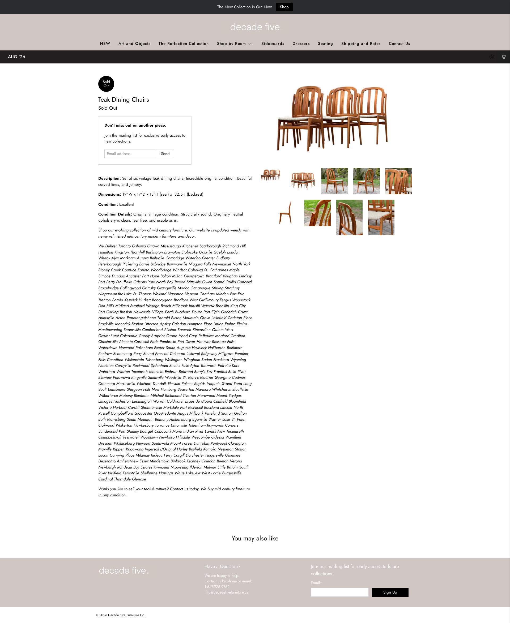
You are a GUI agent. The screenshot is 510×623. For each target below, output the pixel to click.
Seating (325, 43)
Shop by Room (231, 43)
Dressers (301, 43)
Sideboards (272, 43)
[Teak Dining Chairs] (335, 119)
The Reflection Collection (184, 43)
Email (316, 583)
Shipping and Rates (361, 43)
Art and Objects (134, 43)
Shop (284, 7)
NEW (105, 43)
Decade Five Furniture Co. (126, 615)
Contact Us (399, 43)
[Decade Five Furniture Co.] (255, 27)
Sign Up (390, 592)
